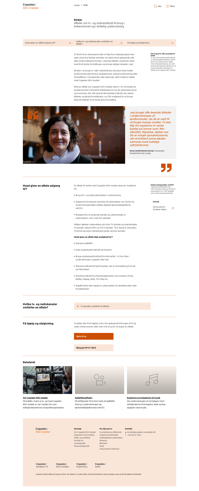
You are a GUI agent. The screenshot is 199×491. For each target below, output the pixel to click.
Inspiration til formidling (84, 435)
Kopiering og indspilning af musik (143, 398)
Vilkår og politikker (82, 438)
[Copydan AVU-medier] (62, 468)
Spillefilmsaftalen (83, 398)
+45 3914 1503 (134, 435)
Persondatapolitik (81, 446)
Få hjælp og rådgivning (138, 43)
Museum (103, 440)
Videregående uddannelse (111, 438)
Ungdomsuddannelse (109, 435)
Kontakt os (78, 440)
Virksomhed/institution (109, 449)
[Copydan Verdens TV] (42, 468)
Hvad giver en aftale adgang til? (40, 43)
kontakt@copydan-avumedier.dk (141, 432)
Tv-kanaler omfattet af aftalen (95, 306)
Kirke (102, 446)
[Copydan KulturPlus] (82, 468)
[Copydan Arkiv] (100, 468)
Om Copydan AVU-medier (35, 398)
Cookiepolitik (80, 443)
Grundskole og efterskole (110, 432)
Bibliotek (103, 443)
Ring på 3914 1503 (86, 348)
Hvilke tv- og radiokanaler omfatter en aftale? (94, 42)
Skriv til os (81, 336)
